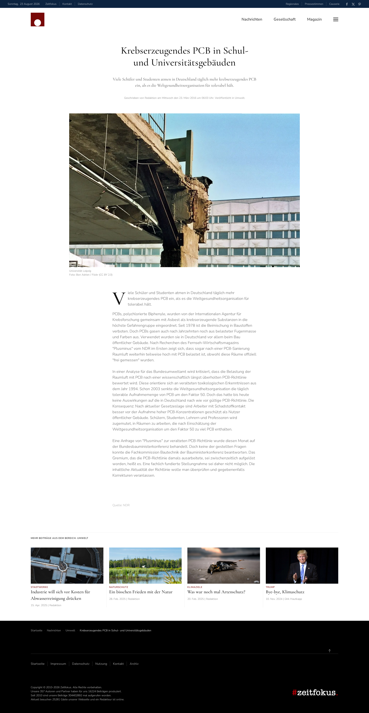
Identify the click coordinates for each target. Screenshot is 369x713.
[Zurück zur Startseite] (37, 19)
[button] (335, 19)
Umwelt (239, 98)
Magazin (314, 19)
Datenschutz (85, 4)
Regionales (292, 4)
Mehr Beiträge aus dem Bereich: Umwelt (59, 538)
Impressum (58, 664)
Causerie (334, 4)
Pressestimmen (314, 4)
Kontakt (67, 4)
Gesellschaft (285, 19)
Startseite (38, 664)
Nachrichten (252, 19)
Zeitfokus (51, 4)
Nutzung (101, 664)
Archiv (134, 664)
